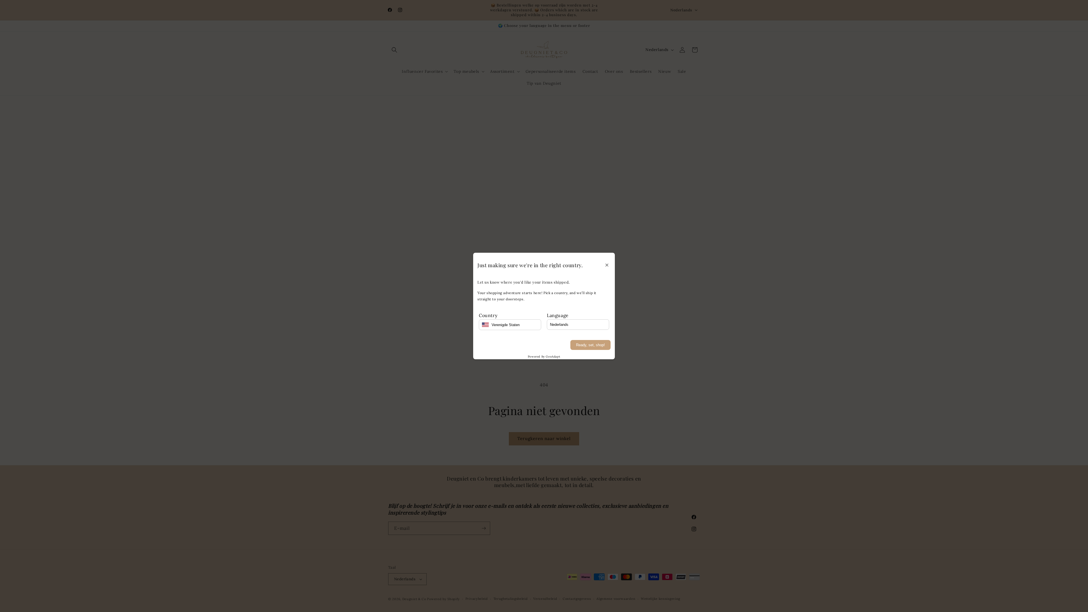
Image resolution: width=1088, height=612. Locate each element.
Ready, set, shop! (590, 345)
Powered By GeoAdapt (544, 356)
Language (558, 315)
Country (488, 315)
